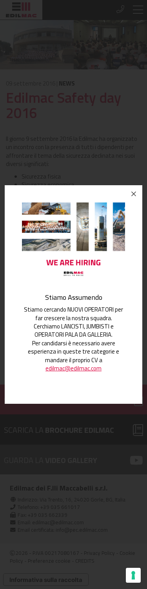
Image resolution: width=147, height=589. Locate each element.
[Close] (133, 193)
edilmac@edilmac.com (73, 368)
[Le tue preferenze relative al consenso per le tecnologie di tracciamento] (133, 575)
